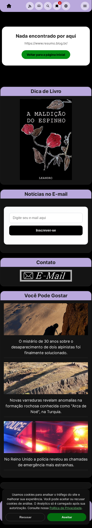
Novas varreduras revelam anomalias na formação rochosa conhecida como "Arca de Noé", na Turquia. (46, 406)
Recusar (25, 517)
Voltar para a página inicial (46, 54)
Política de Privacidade (66, 508)
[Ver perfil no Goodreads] (39, 6)
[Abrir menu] (85, 6)
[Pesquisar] (48, 6)
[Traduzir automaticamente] (66, 6)
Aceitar (67, 517)
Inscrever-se (46, 230)
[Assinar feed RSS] (30, 6)
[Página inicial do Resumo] (9, 6)
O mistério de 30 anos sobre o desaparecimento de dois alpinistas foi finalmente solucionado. (45, 347)
